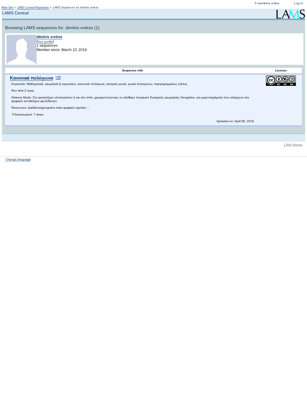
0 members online (267, 3)
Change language (18, 159)
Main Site (7, 7)
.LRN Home (293, 145)
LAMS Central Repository (33, 7)
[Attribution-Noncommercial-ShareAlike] (281, 84)
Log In (298, 3)
